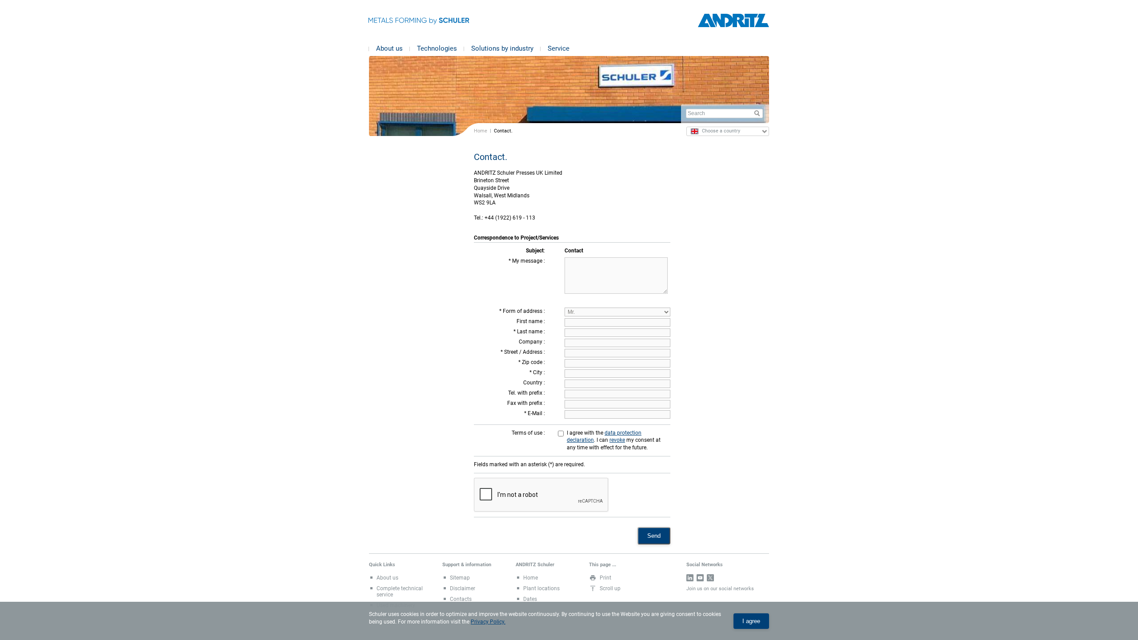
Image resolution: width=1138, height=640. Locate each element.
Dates (530, 599)
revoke (617, 440)
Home (480, 131)
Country (533, 383)
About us (389, 48)
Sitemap (460, 578)
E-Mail (536, 413)
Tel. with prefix (526, 393)
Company (531, 342)
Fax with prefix (525, 403)
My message (528, 261)
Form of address (523, 311)
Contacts (461, 599)
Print (605, 578)
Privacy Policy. (488, 622)
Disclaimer (462, 588)
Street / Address (524, 352)
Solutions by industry (502, 48)
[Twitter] (710, 577)
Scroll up (610, 588)
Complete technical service (400, 591)
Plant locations (541, 588)
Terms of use (528, 433)
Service (558, 48)
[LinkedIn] (689, 577)
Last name (530, 331)
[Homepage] (733, 21)
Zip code (533, 362)
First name (530, 321)
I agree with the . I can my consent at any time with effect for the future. (614, 440)
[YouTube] (700, 577)
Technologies (437, 48)
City (538, 372)
